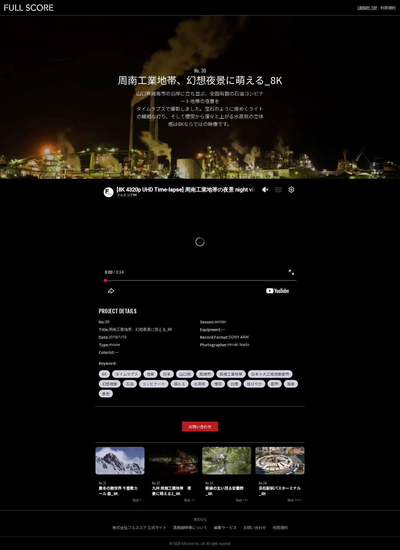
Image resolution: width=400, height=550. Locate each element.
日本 (167, 374)
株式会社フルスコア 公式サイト (139, 527)
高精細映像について (190, 527)
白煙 (234, 384)
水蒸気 (199, 384)
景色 (106, 393)
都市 (274, 384)
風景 (291, 384)
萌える (179, 384)
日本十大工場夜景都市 (270, 374)
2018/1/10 (118, 336)
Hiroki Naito (238, 344)
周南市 (205, 374)
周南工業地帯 (231, 374)
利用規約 (388, 7)
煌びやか (254, 384)
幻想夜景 (109, 384)
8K (104, 374)
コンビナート (153, 384)
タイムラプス (126, 374)
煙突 (218, 384)
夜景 (150, 374)
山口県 (185, 374)
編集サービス (225, 527)
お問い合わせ (200, 426)
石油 (130, 384)
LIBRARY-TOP (367, 7)
